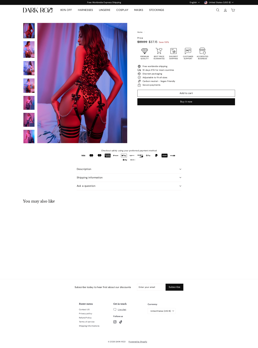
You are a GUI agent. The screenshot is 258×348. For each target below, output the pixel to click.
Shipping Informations (89, 326)
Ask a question (86, 185)
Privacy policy (85, 313)
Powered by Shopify (138, 341)
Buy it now (186, 101)
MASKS (138, 10)
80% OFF (66, 10)
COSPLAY (122, 10)
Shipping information (90, 177)
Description (84, 169)
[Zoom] (82, 83)
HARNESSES (85, 10)
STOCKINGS (156, 10)
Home (140, 32)
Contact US (84, 309)
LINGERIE (104, 10)
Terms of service (87, 321)
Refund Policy (85, 317)
